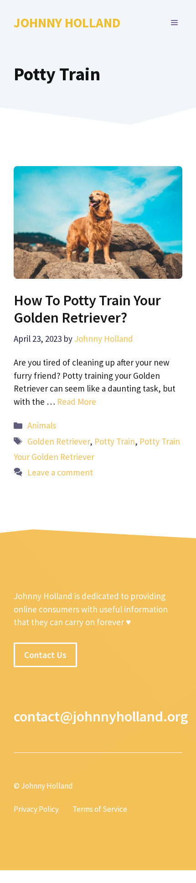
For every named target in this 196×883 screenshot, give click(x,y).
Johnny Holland (67, 22)
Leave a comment (60, 472)
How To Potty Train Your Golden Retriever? (87, 309)
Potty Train (114, 441)
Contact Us (45, 654)
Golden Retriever (58, 441)
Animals (41, 425)
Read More (76, 401)
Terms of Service (99, 809)
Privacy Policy (36, 809)
